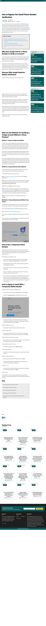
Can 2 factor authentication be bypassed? (9, 390)
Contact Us (23, 516)
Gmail (6, 11)
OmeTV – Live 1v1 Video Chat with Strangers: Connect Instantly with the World (37, 72)
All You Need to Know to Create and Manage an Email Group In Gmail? (37, 493)
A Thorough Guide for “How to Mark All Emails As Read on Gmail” (9, 457)
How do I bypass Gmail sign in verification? (9, 393)
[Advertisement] (23, 6)
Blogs (32, 66)
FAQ (5, 46)
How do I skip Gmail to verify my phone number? (10, 384)
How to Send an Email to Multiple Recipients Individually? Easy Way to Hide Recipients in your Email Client (9, 476)
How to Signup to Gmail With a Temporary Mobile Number (13, 45)
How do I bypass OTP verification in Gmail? (9, 387)
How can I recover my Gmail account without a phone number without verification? (13, 396)
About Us (17, 516)
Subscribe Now (39, 508)
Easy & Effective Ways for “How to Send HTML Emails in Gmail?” (37, 439)
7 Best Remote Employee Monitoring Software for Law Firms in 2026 (37, 60)
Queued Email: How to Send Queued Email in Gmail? (8, 439)
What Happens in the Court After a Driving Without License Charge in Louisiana (37, 83)
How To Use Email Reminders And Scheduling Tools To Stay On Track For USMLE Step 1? (37, 109)
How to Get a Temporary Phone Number (11, 43)
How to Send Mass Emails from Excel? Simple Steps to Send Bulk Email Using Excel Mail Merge (23, 476)
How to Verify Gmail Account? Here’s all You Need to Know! (37, 475)
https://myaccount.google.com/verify (14, 211)
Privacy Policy (18, 518)
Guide (3, 11)
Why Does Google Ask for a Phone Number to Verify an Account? (15, 39)
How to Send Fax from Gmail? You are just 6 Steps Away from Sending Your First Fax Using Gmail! (23, 440)
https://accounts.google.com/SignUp (12, 176)
